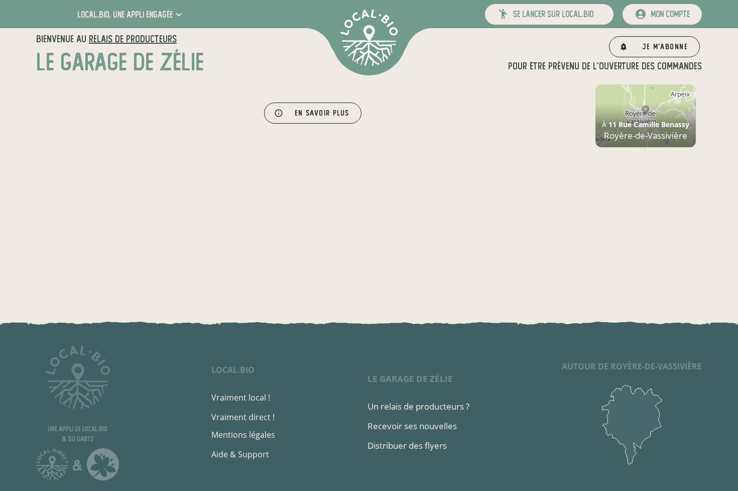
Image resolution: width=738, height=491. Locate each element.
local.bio (233, 369)
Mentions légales (243, 434)
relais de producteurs (133, 39)
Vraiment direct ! (243, 417)
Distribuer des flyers (407, 445)
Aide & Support (240, 454)
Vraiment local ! (240, 397)
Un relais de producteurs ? (418, 406)
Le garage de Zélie (410, 378)
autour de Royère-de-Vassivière (632, 366)
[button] (130, 14)
